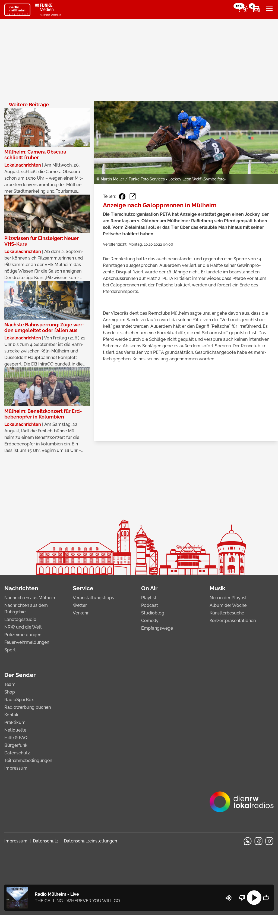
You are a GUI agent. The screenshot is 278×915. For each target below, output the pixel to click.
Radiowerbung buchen (27, 707)
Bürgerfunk (15, 745)
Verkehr (81, 613)
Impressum (15, 768)
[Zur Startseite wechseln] (17, 9)
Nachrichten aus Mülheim (30, 597)
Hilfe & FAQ (15, 737)
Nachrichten (21, 588)
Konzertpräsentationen (233, 620)
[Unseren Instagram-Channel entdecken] (269, 841)
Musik (217, 588)
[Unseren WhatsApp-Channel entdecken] (247, 841)
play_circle (254, 897)
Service (83, 588)
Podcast (149, 605)
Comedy (150, 620)
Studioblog (152, 613)
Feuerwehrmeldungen (26, 642)
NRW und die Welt (23, 627)
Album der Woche (228, 605)
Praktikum (15, 722)
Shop (9, 692)
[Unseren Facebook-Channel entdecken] (258, 841)
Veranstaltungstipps (93, 597)
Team (9, 684)
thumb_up (266, 897)
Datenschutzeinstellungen (90, 841)
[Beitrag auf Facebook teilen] (122, 196)
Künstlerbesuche (227, 613)
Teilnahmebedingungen (28, 760)
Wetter (80, 605)
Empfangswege (157, 628)
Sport (10, 649)
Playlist (148, 597)
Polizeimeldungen (22, 634)
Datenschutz (17, 752)
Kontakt (12, 714)
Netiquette (15, 730)
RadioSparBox (19, 699)
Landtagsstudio (20, 619)
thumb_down (242, 897)
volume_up (228, 898)
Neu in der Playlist (228, 597)
